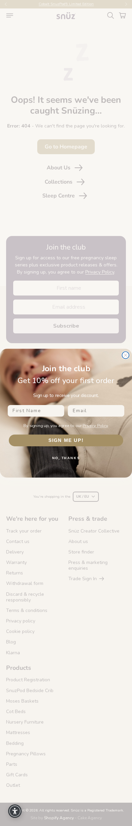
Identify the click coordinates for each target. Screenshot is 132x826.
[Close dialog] (125, 355)
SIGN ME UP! (66, 440)
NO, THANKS (66, 458)
